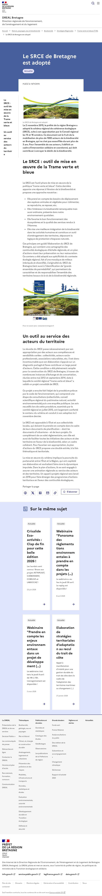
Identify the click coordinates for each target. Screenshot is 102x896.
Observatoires (40, 748)
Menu (98, 3)
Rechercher (93, 3)
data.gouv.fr (71, 874)
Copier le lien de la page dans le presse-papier (55, 493)
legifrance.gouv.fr (52, 874)
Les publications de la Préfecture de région (41, 756)
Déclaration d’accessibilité (54, 883)
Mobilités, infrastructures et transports (25, 778)
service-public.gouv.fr (28, 874)
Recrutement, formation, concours (7, 776)
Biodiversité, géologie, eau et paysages (25, 728)
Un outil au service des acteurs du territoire (8, 143)
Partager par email (47, 493)
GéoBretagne (40, 744)
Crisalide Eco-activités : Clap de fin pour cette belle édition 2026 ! (35, 546)
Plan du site (6, 883)
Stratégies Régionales (65, 31)
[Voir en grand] (51, 106)
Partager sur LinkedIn (40, 493)
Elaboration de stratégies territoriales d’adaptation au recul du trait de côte (65, 642)
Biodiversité (48, 31)
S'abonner (72, 491)
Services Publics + (8, 736)
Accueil (5, 31)
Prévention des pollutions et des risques (25, 766)
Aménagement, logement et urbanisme (24, 755)
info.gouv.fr (7, 874)
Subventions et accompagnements (59, 754)
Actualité (28, 71)
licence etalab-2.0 (56, 892)
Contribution (73, 883)
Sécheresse (56, 770)
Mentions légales (33, 883)
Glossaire (18, 883)
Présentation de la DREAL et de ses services (9, 728)
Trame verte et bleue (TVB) (87, 31)
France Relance (58, 730)
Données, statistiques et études (24, 789)
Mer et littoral (24, 736)
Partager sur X (32, 493)
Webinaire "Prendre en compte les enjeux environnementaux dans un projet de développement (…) (36, 647)
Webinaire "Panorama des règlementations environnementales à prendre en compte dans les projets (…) (65, 552)
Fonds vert (56, 725)
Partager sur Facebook (25, 493)
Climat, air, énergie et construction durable (26, 744)
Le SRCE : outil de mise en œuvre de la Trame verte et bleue (8, 112)
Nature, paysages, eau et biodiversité (26, 31)
